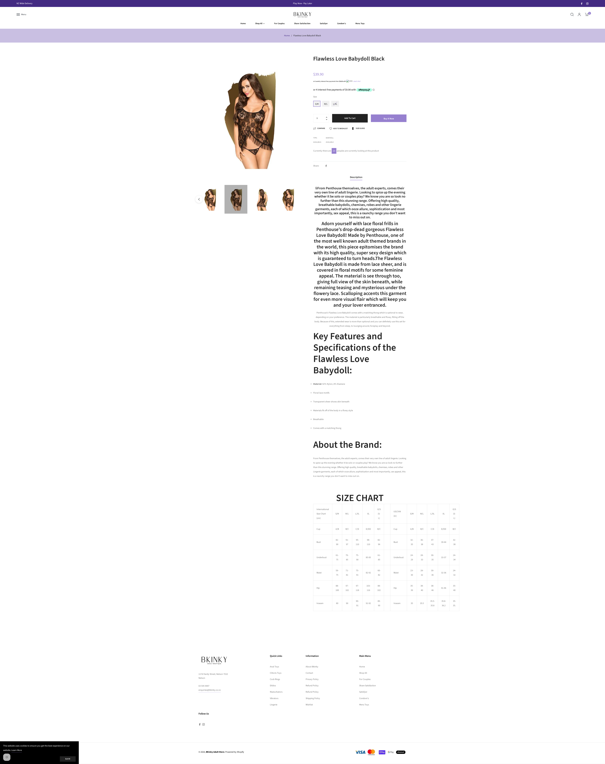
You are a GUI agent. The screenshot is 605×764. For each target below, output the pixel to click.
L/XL (335, 104)
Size (315, 96)
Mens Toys (364, 704)
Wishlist (309, 704)
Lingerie (273, 704)
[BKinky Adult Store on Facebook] (582, 3)
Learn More (16, 750)
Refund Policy (312, 685)
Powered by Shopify (234, 752)
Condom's (364, 698)
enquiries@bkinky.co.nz (210, 690)
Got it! (67, 759)
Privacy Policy (312, 679)
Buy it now (389, 118)
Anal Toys (274, 666)
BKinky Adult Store (215, 752)
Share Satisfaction (367, 685)
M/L (326, 104)
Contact (309, 673)
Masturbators (276, 692)
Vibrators (274, 698)
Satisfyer (363, 692)
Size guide (360, 128)
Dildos (273, 685)
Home (287, 35)
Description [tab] (356, 177)
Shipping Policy (313, 698)
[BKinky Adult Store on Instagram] (587, 3)
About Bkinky (312, 666)
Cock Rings (275, 679)
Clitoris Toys (275, 673)
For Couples (365, 679)
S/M (317, 104)
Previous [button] (199, 199)
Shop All (363, 673)
